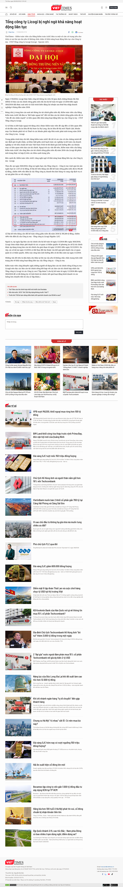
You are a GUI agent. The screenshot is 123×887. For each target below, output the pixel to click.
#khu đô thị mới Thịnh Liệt (43, 302)
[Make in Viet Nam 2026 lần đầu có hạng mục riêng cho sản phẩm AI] (105, 354)
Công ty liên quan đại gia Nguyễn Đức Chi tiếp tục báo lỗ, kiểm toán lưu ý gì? (98, 259)
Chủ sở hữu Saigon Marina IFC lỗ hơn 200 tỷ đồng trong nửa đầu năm (97, 247)
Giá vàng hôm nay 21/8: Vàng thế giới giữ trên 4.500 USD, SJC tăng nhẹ (99, 229)
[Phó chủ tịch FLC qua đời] (18, 551)
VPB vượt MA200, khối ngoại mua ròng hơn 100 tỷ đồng (97, 271)
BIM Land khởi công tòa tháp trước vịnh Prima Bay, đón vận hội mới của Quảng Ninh (98, 284)
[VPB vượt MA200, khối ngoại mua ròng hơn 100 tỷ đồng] (111, 271)
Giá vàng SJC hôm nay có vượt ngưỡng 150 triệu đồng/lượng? (56, 744)
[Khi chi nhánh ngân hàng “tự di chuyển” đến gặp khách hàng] (18, 705)
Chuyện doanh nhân (95, 14)
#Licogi (17, 302)
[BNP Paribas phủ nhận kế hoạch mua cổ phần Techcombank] (76, 381)
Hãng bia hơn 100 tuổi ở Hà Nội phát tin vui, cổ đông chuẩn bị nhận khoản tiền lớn (58, 810)
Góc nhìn (22, 14)
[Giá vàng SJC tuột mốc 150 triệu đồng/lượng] (111, 297)
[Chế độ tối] (106, 7)
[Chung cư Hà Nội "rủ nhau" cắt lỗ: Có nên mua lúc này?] (103, 190)
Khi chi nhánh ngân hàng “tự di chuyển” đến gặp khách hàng (56, 700)
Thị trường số (61, 14)
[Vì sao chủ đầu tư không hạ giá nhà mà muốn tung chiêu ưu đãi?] (18, 529)
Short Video (73, 14)
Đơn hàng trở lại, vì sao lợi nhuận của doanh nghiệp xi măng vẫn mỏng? (104, 393)
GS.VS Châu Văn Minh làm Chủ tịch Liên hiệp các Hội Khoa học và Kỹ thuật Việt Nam (46, 394)
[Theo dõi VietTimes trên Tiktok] (112, 874)
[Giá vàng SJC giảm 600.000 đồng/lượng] (18, 573)
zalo (105, 874)
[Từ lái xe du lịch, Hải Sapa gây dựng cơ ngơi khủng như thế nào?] (103, 164)
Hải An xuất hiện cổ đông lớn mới (49, 764)
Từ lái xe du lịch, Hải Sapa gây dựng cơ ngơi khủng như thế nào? (99, 177)
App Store (106, 885)
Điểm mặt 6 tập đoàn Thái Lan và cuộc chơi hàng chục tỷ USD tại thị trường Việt (56, 590)
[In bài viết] (72, 32)
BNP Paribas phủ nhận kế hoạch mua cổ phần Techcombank (75, 393)
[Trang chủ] (6, 14)
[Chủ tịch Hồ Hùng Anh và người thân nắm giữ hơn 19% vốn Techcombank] (18, 485)
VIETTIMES (61, 8)
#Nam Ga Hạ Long (27, 302)
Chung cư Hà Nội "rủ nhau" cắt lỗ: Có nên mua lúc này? (100, 203)
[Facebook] (69, 32)
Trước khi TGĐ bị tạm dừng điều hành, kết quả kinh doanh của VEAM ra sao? (35, 295)
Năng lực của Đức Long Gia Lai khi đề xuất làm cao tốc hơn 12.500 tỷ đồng (57, 678)
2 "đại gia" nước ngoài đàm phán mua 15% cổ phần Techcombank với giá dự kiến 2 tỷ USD (57, 656)
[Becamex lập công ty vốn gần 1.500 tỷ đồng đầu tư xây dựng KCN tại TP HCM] (103, 138)
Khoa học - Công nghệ (45, 14)
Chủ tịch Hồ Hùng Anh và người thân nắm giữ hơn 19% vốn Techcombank (57, 479)
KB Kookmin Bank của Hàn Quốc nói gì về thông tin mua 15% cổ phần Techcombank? (57, 612)
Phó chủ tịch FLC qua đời (45, 544)
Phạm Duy (11, 32)
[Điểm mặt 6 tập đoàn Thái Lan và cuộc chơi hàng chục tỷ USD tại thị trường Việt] (18, 595)
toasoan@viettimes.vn (107, 866)
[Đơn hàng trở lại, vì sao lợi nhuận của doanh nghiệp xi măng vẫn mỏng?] (105, 381)
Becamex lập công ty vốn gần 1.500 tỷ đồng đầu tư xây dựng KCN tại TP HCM (100, 151)
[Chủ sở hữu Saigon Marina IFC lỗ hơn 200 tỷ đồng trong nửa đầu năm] (111, 246)
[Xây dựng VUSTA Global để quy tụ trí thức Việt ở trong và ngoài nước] (47, 354)
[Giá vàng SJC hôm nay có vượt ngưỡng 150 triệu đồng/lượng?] (18, 749)
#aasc (54, 302)
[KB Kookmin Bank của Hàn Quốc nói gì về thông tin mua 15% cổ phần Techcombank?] (18, 617)
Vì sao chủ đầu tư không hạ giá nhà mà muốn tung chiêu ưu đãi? (57, 524)
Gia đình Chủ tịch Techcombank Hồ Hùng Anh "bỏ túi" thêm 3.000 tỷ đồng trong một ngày (57, 634)
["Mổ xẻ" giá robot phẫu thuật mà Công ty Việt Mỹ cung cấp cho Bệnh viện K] (103, 112)
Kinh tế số (31, 14)
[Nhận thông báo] (102, 7)
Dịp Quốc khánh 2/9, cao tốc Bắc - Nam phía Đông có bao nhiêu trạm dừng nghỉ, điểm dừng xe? (57, 832)
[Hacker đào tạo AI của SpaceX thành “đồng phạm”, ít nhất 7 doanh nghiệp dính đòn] (76, 354)
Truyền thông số (111, 14)
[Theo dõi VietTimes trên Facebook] (102, 874)
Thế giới (83, 14)
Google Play (114, 885)
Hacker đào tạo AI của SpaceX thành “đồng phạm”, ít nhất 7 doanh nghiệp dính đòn (75, 367)
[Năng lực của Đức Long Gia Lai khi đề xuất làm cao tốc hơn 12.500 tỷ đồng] (18, 683)
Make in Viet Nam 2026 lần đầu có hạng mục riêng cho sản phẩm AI (104, 366)
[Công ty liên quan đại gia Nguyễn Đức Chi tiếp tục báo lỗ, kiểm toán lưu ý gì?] (111, 258)
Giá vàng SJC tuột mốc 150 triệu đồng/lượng (97, 297)
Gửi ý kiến (79, 332)
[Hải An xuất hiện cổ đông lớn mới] (18, 771)
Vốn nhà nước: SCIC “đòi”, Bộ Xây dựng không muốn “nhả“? (29, 292)
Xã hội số (13, 14)
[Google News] (79, 32)
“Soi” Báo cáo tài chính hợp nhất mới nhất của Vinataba (28, 289)
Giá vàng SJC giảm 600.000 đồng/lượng (52, 566)
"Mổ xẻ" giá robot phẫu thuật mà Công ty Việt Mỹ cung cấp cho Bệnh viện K (99, 125)
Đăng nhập (113, 7)
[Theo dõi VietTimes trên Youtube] (109, 874)
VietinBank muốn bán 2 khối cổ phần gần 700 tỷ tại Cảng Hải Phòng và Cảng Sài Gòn (58, 501)
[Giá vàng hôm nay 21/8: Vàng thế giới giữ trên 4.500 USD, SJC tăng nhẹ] (103, 216)
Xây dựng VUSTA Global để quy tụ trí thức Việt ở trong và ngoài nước (46, 366)
